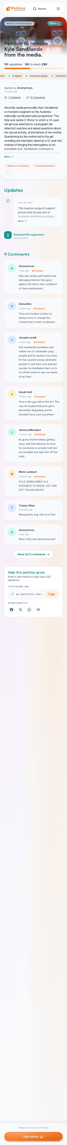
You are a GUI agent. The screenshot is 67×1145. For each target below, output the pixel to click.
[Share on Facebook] (11, 609)
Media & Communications (19, 23)
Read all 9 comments (33, 554)
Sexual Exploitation (44, 166)
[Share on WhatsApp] (29, 609)
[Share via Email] (38, 609)
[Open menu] (58, 9)
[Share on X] (20, 609)
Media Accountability (17, 166)
